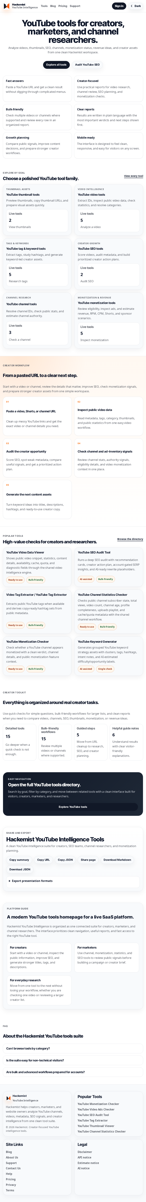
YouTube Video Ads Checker (96, 1109)
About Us (12, 1157)
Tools (44, 6)
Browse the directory (130, 539)
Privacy (11, 1185)
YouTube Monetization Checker (98, 1104)
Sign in (119, 6)
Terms (10, 1190)
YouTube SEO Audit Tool (93, 1115)
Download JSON (19, 869)
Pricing (62, 6)
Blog (53, 6)
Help (9, 1174)
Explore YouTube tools (73, 807)
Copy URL (43, 859)
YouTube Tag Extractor (93, 1120)
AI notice (84, 1168)
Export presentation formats (32, 881)
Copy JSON (65, 859)
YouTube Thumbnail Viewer (96, 1126)
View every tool (133, 176)
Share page (88, 859)
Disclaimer (85, 1152)
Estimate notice (88, 1163)
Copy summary (19, 859)
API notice (84, 1157)
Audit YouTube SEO (87, 64)
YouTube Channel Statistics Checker (102, 1131)
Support (75, 6)
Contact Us (13, 1168)
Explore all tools (56, 64)
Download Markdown (117, 859)
